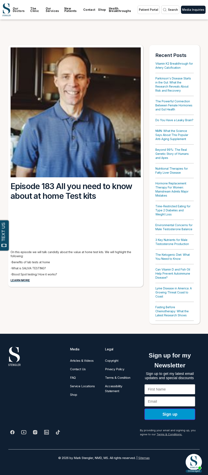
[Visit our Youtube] (24, 432)
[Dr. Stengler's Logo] (14, 356)
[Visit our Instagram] (35, 432)
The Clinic (34, 10)
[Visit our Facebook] (12, 432)
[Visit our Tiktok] (58, 432)
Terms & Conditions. (169, 434)
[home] (6, 9)
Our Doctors (19, 10)
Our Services (52, 10)
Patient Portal (148, 9)
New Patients (70, 10)
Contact (89, 9)
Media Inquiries (193, 9)
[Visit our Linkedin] (46, 432)
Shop (102, 9)
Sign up (169, 414)
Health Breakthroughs (120, 10)
